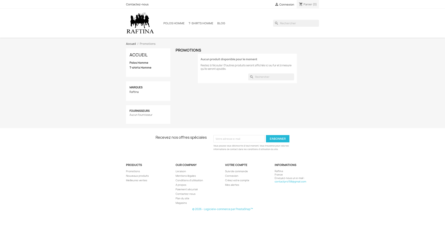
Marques (136, 87)
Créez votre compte (237, 180)
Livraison (181, 171)
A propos (181, 184)
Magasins (181, 203)
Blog (221, 23)
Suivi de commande (236, 171)
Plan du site (182, 198)
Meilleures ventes (136, 180)
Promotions (133, 171)
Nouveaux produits (137, 175)
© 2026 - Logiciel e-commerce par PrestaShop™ (222, 209)
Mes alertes (232, 184)
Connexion (231, 175)
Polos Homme (174, 23)
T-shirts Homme (201, 23)
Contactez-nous (137, 4)
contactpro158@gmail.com (290, 181)
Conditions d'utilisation (189, 180)
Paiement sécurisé (187, 189)
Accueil (139, 55)
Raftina (134, 92)
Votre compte (236, 165)
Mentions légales (186, 175)
